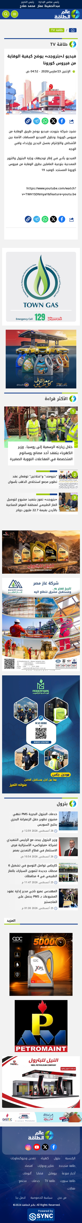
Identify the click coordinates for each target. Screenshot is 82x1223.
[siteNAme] (67, 14)
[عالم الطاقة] (73, 30)
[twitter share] (53, 121)
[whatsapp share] (45, 121)
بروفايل (52, 1173)
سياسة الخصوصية (41, 1198)
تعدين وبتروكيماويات (23, 1158)
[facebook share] (61, 121)
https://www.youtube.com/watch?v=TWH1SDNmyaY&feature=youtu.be (49, 191)
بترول (57, 1158)
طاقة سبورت (67, 1181)
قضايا (39, 1173)
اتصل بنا (20, 1198)
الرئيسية (70, 1158)
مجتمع (23, 1181)
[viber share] (36, 121)
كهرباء (45, 1158)
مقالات (71, 1188)
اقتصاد (29, 1166)
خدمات (36, 1181)
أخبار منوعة (68, 1173)
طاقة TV (57, 30)
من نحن (61, 1198)
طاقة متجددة (67, 1166)
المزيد (11, 920)
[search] (6, 14)
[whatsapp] (28, 121)
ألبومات (27, 1173)
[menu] (14, 14)
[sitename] (41, 1135)
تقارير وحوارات (46, 1166)
